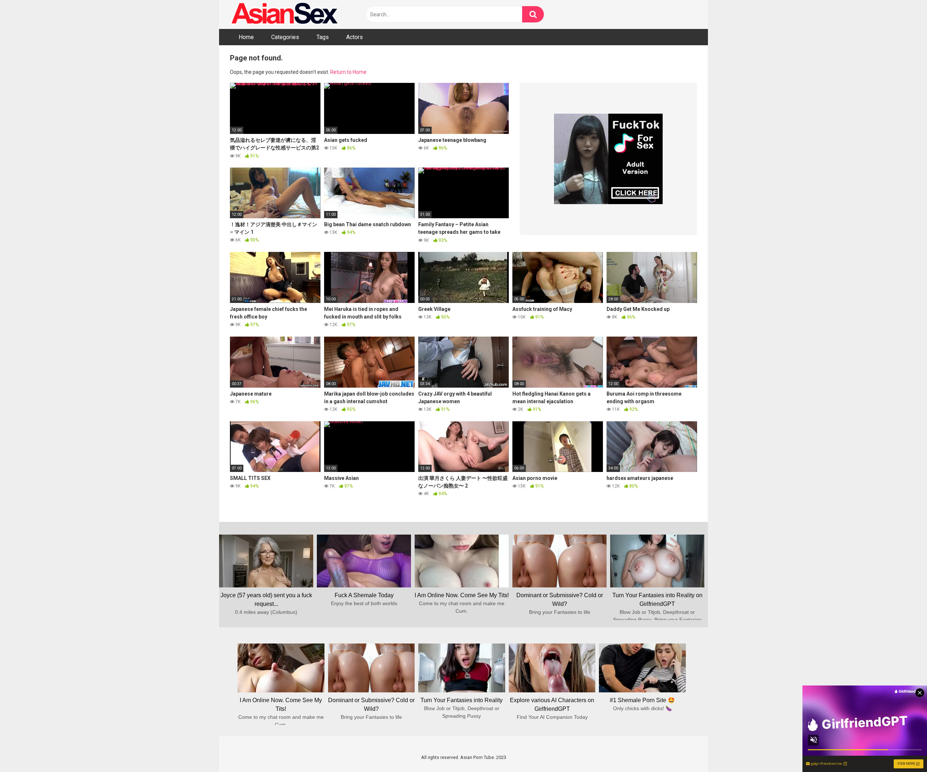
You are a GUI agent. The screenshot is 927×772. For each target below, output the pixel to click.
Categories (285, 37)
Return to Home (348, 72)
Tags (322, 37)
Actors (354, 37)
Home (246, 37)
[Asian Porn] (284, 14)
